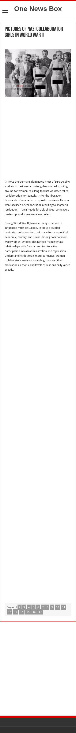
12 (9, 611)
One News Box (38, 8)
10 (57, 607)
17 (40, 611)
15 (27, 611)
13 (15, 611)
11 (63, 607)
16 (34, 611)
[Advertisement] (38, 140)
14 (21, 611)
